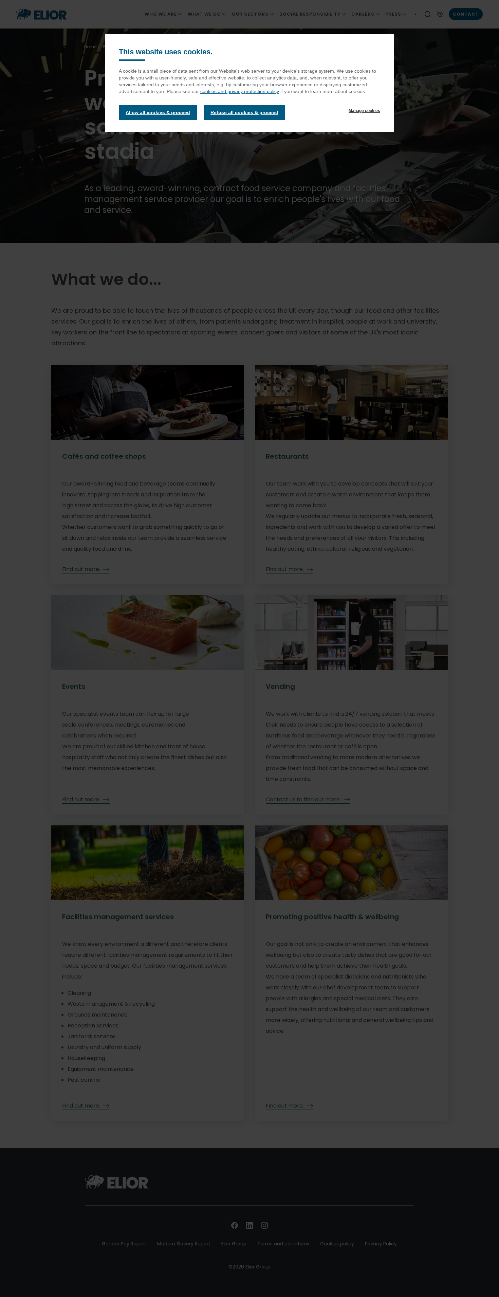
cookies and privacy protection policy (239, 91)
